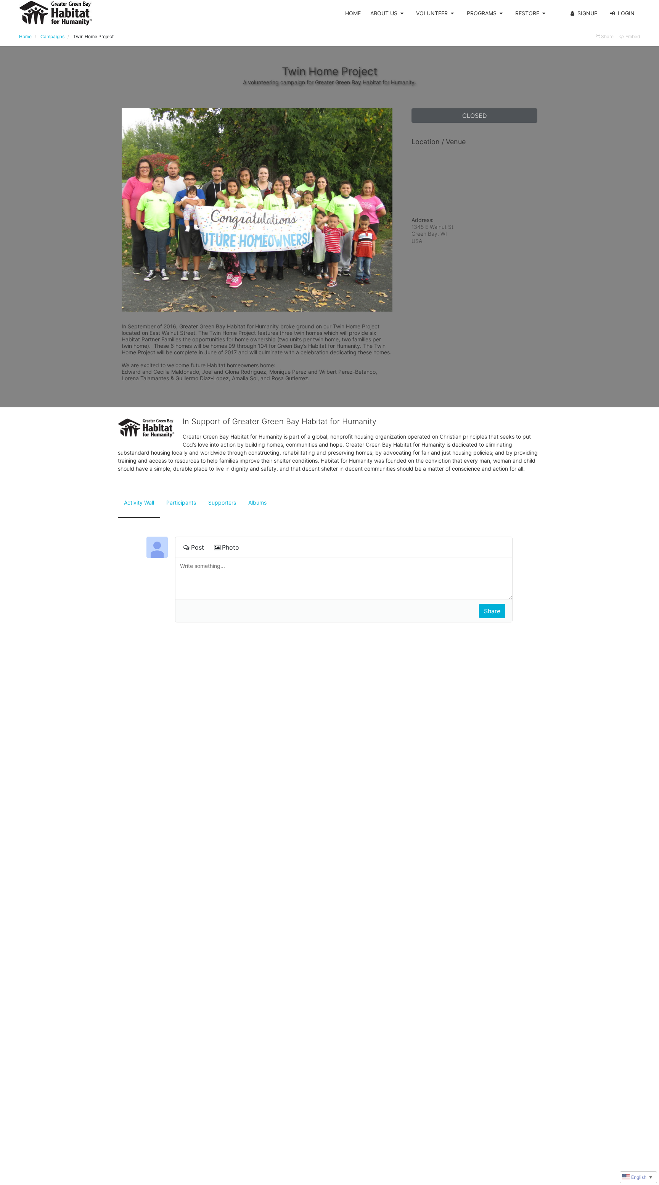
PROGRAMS (482, 13)
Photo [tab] (230, 547)
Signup (587, 13)
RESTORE (527, 13)
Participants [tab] (181, 502)
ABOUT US (383, 13)
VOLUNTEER (432, 13)
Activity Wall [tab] (139, 502)
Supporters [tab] (222, 502)
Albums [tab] (257, 502)
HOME (353, 13)
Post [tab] (197, 547)
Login (626, 13)
